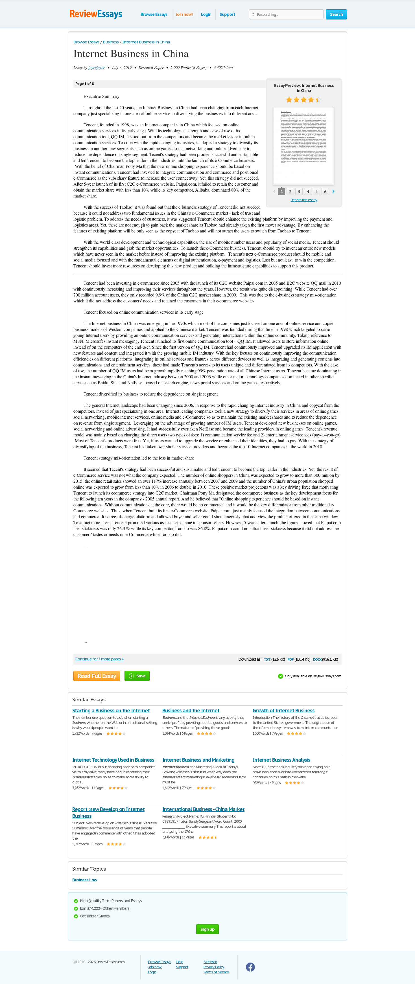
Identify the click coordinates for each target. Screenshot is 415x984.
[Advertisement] (207, 593)
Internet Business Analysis (281, 760)
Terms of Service (216, 972)
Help (179, 961)
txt (267, 659)
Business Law (84, 879)
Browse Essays (154, 14)
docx (317, 659)
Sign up (207, 929)
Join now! (184, 14)
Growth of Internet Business (283, 710)
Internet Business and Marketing (198, 760)
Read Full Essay (97, 676)
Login (206, 14)
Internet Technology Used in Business (113, 760)
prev (274, 192)
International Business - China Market (203, 809)
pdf (290, 659)
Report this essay (304, 199)
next (333, 192)
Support (227, 14)
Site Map (210, 961)
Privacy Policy (214, 967)
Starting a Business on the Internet (111, 710)
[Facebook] (250, 970)
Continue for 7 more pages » (99, 659)
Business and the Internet (190, 710)
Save (140, 675)
